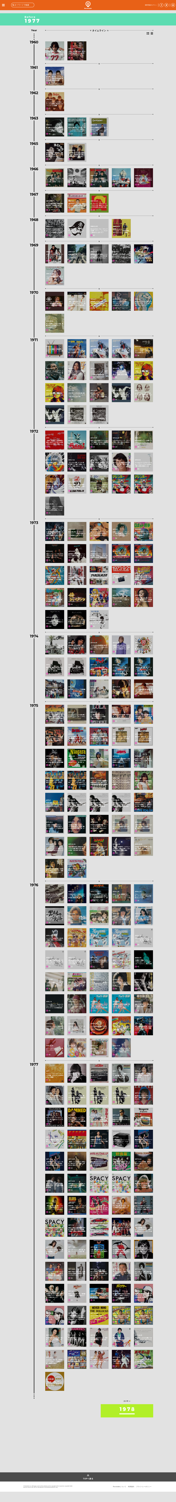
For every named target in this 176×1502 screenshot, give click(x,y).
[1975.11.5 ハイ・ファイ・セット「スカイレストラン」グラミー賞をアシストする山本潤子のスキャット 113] (54, 836)
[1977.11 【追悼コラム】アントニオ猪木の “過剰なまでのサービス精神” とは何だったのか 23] (120, 1305)
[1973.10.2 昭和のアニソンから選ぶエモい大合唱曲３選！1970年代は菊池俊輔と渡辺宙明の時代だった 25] (142, 565)
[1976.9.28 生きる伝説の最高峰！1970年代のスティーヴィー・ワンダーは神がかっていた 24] (97, 1016)
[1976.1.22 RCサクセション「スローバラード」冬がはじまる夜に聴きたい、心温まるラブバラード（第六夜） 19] (97, 883)
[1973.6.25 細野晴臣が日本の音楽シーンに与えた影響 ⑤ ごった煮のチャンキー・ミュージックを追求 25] (142, 543)
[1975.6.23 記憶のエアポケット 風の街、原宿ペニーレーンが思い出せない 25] (142, 748)
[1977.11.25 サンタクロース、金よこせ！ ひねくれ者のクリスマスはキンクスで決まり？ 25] (75, 1349)
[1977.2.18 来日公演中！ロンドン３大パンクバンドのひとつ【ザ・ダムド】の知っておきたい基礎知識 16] (75, 1107)
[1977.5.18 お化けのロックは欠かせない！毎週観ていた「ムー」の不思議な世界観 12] (54, 1173)
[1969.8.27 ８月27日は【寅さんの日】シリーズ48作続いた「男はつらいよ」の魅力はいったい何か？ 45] (54, 244)
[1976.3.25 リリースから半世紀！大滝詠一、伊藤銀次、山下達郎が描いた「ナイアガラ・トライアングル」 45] (97, 927)
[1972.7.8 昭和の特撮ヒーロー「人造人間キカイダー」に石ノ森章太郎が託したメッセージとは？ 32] (54, 452)
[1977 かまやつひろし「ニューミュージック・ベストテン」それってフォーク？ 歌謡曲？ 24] (75, 1063)
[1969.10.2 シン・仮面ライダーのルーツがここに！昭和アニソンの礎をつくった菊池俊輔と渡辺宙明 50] (142, 244)
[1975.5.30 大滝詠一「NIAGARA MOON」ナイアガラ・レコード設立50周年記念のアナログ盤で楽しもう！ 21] (75, 748)
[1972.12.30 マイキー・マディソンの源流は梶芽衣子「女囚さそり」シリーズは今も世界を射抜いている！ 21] (54, 496)
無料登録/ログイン (151, 5)
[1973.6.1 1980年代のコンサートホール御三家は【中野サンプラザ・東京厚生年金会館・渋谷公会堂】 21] (97, 543)
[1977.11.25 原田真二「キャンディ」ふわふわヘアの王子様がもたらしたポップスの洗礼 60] (120, 1327)
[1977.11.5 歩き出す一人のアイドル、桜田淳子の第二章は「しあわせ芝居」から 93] (97, 1327)
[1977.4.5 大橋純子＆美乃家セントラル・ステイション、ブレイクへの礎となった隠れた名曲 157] (97, 1129)
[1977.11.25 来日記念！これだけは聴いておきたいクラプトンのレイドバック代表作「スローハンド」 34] (142, 1327)
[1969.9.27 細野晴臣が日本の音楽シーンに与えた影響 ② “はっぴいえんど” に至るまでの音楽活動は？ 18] (120, 244)
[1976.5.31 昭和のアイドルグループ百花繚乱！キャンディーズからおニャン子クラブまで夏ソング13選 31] (75, 971)
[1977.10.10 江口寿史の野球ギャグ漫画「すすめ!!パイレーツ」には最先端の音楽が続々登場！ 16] (142, 1283)
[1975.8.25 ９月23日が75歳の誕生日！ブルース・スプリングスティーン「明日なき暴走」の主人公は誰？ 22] (120, 792)
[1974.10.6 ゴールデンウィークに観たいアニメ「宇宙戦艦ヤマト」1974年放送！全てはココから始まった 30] (120, 657)
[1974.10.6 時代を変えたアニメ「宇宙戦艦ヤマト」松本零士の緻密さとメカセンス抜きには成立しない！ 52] (75, 679)
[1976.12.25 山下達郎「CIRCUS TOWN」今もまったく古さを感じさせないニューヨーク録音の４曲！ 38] (120, 1038)
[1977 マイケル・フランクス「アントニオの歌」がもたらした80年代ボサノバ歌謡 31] (54, 1063)
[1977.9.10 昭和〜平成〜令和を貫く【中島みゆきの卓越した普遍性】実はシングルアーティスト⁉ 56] (75, 1261)
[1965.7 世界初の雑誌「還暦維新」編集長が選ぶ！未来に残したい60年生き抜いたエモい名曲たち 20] (54, 142)
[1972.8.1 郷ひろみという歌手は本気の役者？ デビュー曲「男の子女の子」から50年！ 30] (120, 452)
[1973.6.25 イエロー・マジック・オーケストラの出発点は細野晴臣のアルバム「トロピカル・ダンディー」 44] (120, 543)
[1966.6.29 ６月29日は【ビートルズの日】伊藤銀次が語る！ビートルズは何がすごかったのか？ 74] (75, 167)
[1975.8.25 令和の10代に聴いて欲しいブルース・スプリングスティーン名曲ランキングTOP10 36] (75, 792)
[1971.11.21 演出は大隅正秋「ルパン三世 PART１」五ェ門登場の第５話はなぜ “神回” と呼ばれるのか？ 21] (54, 404)
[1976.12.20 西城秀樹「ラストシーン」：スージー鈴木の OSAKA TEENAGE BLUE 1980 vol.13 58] (97, 1038)
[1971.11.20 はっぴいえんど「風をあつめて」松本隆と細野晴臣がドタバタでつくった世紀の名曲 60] (142, 382)
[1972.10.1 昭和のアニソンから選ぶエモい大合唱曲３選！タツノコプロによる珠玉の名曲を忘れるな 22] (54, 474)
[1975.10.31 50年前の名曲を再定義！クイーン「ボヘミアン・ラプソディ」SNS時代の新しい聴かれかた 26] (97, 814)
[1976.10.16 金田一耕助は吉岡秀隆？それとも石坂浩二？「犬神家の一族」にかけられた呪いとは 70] (142, 1016)
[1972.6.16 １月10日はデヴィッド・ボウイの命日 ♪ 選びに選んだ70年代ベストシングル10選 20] (120, 430)
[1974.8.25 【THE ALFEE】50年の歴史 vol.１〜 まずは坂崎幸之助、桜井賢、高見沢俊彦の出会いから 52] (142, 635)
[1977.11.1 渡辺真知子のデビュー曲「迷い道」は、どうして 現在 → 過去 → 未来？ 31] (54, 1327)
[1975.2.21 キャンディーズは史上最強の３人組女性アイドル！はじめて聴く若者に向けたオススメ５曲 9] (142, 704)
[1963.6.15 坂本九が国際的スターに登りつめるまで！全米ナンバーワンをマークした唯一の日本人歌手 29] (97, 117)
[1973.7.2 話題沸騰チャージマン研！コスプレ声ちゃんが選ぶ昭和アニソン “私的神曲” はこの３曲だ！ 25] (54, 565)
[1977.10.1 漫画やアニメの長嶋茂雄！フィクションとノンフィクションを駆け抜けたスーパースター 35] (97, 1283)
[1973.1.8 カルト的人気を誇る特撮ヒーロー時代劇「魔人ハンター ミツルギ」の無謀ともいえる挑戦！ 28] (54, 521)
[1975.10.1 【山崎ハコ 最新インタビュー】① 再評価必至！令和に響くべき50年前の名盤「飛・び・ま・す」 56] (75, 814)
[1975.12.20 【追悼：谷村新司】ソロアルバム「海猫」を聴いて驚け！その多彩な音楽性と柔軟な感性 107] (120, 836)
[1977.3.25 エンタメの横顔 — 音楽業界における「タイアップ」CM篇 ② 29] (142, 1107)
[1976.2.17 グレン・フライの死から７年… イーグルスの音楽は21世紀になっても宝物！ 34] (142, 883)
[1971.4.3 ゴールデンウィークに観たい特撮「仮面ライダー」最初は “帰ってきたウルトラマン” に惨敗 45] (120, 338)
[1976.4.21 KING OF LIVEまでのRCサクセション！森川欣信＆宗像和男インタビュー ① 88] (142, 927)
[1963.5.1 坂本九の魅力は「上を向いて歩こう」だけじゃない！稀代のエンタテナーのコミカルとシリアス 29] (75, 117)
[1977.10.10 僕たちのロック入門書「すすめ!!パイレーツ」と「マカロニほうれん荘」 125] (54, 1305)
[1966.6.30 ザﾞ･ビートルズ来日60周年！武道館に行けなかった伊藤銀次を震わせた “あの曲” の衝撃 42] (97, 167)
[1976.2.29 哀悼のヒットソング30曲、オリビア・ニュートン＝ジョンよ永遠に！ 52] (75, 905)
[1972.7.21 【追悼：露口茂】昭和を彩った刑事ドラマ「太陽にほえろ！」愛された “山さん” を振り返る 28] (97, 452)
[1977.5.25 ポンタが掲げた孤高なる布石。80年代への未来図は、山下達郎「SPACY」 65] (97, 1173)
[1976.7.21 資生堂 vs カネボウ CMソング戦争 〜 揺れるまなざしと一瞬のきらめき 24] (75, 994)
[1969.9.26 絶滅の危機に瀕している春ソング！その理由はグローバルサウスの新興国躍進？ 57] (75, 244)
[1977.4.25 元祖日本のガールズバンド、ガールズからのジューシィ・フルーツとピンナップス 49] (120, 1151)
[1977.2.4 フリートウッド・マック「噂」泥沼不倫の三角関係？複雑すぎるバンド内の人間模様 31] (75, 1085)
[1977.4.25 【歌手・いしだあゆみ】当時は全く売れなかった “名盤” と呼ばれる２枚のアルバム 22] (75, 1151)
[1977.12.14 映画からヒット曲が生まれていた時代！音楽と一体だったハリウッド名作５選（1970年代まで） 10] (120, 1349)
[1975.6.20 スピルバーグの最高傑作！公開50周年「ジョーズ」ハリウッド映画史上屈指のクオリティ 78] (120, 748)
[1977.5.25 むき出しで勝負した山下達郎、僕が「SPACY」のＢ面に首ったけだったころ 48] (120, 1173)
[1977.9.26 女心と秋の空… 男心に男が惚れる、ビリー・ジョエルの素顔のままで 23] (142, 1261)
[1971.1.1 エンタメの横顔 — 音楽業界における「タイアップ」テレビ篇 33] (54, 338)
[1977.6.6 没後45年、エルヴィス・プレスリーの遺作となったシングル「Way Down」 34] (75, 1195)
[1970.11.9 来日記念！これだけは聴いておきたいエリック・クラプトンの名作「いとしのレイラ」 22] (142, 291)
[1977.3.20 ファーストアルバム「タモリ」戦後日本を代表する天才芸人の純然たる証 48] (120, 1107)
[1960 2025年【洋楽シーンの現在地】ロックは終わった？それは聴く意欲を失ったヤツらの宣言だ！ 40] (54, 41)
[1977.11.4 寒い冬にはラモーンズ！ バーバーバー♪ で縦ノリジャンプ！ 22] (75, 1327)
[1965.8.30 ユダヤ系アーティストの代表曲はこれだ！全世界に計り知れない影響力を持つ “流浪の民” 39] (75, 142)
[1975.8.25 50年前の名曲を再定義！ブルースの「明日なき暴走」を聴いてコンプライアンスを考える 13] (97, 792)
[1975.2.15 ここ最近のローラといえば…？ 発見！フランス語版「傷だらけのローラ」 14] (97, 704)
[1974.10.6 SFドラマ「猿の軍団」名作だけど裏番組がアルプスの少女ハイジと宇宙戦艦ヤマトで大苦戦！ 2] (54, 679)
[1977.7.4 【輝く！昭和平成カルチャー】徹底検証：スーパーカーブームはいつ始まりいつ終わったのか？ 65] (97, 1217)
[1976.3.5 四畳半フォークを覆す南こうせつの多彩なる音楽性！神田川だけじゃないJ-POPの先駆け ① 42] (120, 905)
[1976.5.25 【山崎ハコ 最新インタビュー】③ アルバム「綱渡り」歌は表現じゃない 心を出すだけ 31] (54, 971)
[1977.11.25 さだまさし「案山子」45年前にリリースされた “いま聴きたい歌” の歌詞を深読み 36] (54, 1349)
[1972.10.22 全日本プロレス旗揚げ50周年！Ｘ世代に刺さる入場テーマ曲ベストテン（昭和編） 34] (75, 474)
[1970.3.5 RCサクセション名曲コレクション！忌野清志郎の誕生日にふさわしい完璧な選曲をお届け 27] (54, 291)
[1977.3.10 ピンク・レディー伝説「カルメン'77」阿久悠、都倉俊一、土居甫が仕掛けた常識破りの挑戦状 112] (97, 1107)
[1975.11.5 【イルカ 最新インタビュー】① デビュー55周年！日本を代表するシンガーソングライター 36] (120, 814)
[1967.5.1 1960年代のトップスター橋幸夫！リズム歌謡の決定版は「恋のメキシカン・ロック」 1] (75, 193)
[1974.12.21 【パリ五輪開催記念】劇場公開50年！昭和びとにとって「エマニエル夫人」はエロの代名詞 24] (142, 679)
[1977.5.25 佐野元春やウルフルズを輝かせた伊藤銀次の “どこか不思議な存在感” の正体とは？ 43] (75, 1173)
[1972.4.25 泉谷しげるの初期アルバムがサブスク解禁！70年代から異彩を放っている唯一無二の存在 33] (97, 430)
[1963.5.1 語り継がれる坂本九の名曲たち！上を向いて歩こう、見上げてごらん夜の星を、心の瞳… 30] (54, 117)
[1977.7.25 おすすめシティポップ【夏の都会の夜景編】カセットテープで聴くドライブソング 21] (54, 1239)
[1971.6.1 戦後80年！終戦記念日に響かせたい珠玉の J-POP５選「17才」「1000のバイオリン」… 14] (75, 360)
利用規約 (131, 1486)
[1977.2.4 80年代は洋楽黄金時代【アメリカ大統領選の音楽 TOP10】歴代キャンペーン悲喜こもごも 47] (97, 1085)
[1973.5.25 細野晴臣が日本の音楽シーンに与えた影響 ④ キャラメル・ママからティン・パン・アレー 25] (75, 543)
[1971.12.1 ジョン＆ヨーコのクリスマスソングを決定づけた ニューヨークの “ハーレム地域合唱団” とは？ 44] (97, 404)
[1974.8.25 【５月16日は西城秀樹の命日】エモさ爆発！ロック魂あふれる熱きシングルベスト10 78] (97, 635)
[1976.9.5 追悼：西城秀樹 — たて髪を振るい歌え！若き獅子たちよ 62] (142, 994)
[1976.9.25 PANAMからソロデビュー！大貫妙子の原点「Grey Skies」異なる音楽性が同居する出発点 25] (75, 1016)
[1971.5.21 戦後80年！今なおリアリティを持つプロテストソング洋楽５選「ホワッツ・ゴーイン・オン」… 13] (54, 360)
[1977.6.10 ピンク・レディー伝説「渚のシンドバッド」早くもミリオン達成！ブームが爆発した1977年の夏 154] (97, 1195)
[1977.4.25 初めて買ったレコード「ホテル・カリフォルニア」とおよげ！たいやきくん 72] (97, 1151)
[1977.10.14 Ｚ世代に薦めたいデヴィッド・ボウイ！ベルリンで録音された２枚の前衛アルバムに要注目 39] (75, 1305)
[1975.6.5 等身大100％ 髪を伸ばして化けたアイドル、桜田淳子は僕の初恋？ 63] (97, 748)
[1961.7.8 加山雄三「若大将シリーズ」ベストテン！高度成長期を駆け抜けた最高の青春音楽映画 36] (54, 66)
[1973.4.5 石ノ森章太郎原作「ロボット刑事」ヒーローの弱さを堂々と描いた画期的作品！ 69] (142, 521)
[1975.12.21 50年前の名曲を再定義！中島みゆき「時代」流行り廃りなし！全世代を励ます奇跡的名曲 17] (142, 836)
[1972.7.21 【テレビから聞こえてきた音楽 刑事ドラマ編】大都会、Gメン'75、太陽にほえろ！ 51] (75, 452)
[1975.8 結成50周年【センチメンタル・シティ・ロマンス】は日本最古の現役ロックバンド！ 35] (54, 792)
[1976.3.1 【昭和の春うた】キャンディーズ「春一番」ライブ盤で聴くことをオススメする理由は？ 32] (97, 905)
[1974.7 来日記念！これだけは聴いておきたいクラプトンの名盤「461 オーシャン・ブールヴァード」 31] (54, 635)
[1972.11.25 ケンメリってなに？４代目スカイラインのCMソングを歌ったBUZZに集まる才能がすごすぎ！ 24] (97, 474)
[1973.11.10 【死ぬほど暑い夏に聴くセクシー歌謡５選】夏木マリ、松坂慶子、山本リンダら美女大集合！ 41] (142, 587)
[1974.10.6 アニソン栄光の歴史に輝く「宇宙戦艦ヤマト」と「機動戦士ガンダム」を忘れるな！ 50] (97, 657)
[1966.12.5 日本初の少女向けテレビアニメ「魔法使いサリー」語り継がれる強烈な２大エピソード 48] (142, 167)
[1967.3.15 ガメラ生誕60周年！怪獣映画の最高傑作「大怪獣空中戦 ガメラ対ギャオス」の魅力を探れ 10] (54, 193)
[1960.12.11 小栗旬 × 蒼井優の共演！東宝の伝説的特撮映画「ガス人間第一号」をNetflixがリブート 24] (75, 41)
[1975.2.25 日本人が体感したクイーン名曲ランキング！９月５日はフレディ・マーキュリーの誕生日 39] (54, 726)
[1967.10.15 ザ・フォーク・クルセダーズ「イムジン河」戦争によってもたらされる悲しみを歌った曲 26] (97, 193)
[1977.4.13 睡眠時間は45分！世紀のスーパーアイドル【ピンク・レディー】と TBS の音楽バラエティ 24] (142, 1129)
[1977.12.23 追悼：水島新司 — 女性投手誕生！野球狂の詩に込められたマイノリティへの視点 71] (142, 1349)
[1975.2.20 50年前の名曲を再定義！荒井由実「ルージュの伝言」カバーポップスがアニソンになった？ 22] (120, 704)
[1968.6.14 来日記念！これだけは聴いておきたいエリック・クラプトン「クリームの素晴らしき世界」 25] (54, 218)
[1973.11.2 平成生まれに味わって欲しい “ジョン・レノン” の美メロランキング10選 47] (120, 587)
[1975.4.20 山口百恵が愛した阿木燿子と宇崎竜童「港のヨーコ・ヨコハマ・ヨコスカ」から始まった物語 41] (97, 726)
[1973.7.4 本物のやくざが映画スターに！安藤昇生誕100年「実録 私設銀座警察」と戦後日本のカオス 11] (75, 565)
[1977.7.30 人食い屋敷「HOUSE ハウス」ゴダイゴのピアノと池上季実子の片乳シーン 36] (97, 1239)
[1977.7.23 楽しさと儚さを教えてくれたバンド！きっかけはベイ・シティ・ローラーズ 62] (120, 1217)
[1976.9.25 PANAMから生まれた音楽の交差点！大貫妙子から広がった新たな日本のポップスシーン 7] (54, 1016)
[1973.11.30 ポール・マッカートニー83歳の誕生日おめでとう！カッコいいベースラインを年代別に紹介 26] (75, 609)
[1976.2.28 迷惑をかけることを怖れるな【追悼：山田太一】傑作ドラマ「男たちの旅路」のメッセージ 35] (54, 905)
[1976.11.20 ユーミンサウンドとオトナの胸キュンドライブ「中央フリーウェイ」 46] (54, 1038)
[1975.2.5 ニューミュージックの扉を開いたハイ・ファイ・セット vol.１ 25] (75, 704)
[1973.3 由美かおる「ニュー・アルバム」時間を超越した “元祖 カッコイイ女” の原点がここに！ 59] (120, 521)
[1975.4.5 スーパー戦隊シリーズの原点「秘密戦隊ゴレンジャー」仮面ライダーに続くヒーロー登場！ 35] (75, 726)
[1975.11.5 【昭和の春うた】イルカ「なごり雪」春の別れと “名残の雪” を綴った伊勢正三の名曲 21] (142, 814)
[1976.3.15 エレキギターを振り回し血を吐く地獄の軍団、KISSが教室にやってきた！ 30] (54, 927)
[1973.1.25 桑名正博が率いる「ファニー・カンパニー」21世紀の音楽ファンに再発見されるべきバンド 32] (75, 521)
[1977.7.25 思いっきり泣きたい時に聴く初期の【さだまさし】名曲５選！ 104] (75, 1239)
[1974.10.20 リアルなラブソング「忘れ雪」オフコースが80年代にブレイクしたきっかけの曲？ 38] (97, 679)
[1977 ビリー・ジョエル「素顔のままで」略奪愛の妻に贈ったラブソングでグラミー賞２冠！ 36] (120, 1063)
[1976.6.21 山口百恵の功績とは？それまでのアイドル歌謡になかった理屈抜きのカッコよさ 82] (120, 971)
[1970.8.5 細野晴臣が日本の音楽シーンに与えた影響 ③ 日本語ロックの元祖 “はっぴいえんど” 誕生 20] (97, 291)
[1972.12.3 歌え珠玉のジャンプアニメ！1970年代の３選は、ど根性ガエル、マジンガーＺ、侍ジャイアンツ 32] (142, 474)
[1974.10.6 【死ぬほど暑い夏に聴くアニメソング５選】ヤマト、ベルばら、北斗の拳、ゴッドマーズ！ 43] (142, 657)
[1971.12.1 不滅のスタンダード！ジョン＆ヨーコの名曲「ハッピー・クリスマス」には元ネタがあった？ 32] (75, 404)
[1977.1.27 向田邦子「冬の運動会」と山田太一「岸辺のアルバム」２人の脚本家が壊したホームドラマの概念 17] (54, 1085)
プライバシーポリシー (143, 1486)
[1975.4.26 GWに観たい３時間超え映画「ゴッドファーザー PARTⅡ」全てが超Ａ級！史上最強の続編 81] (54, 748)
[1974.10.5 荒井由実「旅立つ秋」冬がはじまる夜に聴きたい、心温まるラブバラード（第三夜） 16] (54, 657)
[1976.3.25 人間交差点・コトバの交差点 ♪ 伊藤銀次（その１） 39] (120, 927)
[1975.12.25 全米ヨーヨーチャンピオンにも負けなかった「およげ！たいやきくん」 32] (75, 858)
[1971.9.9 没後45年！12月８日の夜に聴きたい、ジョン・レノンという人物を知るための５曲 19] (75, 382)
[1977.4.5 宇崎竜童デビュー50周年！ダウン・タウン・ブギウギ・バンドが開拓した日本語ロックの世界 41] (75, 1129)
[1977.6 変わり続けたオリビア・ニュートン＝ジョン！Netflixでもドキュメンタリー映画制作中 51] (142, 1173)
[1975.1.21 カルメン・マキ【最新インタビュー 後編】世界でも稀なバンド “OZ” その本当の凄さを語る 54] (54, 704)
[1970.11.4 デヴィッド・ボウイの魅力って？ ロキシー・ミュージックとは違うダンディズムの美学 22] (120, 291)
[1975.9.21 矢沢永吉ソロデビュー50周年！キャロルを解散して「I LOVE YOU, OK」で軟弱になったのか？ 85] (142, 792)
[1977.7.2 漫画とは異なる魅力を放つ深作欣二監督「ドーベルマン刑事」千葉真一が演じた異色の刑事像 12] (75, 1217)
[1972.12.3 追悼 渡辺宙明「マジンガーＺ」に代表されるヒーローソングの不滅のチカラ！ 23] (120, 474)
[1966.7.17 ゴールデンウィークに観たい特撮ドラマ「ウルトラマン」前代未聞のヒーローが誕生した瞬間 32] (120, 167)
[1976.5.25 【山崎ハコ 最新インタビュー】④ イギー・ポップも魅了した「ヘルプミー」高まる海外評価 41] (142, 949)
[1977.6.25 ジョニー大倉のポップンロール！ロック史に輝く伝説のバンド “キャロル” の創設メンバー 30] (142, 1195)
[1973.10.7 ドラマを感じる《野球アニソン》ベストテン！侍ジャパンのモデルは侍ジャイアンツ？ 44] (75, 587)
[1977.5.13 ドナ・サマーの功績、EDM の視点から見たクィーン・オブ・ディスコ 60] (142, 1151)
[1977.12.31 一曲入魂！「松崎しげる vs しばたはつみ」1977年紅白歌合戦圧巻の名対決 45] (54, 1371)
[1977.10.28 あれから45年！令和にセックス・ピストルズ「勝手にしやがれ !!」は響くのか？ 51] (97, 1305)
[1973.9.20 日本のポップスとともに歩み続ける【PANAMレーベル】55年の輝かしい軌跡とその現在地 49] (97, 565)
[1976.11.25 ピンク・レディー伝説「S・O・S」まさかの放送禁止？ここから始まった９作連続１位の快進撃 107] (75, 1038)
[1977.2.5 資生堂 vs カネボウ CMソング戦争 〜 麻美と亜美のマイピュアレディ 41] (142, 1085)
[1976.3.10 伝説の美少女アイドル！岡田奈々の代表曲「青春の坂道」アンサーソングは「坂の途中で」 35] (142, 905)
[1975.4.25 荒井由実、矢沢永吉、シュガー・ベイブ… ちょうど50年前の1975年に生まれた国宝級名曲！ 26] (142, 726)
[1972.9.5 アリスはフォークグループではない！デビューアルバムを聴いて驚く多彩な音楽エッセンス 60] (142, 452)
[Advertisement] (38, 1457)
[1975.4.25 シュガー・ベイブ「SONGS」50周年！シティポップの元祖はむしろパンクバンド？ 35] (120, 726)
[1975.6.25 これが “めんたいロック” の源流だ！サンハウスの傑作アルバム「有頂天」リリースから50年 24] (75, 770)
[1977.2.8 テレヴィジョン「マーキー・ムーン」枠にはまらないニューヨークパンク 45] (54, 1107)
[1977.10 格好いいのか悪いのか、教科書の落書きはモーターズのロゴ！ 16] (75, 1283)
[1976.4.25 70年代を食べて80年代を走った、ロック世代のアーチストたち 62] (97, 949)
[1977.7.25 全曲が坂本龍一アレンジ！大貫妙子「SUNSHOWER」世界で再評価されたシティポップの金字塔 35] (142, 1217)
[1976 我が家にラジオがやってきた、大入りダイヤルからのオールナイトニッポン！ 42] (54, 883)
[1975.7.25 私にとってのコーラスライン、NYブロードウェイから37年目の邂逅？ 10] (120, 770)
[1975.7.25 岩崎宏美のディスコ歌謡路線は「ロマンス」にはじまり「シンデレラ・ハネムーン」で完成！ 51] (142, 770)
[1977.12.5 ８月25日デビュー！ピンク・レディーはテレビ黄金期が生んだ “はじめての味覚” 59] (97, 1349)
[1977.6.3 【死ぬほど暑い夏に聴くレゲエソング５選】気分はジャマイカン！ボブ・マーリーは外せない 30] (54, 1195)
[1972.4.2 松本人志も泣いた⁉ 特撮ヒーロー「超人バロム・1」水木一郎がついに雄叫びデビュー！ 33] (75, 430)
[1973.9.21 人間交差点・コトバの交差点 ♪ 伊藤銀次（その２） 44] (120, 565)
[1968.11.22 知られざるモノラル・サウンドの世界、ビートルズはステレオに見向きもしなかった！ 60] (97, 218)
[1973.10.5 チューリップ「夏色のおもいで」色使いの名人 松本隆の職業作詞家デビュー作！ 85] (54, 587)
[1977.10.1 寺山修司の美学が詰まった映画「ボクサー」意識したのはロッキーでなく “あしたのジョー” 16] (120, 1283)
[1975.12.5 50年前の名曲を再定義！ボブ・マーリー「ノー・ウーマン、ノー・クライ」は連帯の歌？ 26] (97, 836)
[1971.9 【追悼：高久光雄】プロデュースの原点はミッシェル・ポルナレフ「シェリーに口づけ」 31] (142, 360)
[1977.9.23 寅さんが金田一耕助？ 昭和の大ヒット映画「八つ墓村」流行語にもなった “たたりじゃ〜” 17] (97, 1261)
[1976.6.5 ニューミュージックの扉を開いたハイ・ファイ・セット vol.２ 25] (97, 971)
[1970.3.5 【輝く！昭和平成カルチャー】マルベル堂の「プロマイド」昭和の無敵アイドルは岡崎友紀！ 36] (75, 291)
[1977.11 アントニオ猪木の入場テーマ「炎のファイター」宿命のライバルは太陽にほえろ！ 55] (142, 1305)
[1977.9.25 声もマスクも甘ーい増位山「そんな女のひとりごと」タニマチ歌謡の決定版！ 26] (120, 1261)
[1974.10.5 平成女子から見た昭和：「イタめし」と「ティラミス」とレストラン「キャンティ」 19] (75, 657)
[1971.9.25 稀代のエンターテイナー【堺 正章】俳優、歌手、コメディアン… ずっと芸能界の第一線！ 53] (97, 382)
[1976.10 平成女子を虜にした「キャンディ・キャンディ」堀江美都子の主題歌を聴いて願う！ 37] (120, 1016)
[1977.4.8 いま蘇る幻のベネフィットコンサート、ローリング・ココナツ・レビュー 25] (120, 1129)
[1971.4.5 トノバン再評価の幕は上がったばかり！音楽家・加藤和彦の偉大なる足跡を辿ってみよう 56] (142, 338)
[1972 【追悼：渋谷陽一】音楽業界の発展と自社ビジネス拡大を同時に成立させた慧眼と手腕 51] (54, 430)
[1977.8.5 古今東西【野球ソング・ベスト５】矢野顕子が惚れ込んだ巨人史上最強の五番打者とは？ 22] (120, 1239)
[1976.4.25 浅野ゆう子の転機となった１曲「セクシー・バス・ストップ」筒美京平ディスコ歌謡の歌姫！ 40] (120, 949)
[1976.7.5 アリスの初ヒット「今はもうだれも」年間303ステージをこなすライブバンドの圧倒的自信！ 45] (54, 994)
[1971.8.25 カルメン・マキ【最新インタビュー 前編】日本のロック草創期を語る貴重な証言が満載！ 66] (120, 360)
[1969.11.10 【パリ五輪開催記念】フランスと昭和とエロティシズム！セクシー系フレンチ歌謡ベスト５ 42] (54, 266)
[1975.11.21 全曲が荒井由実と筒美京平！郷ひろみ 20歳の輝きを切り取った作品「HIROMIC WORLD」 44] (75, 836)
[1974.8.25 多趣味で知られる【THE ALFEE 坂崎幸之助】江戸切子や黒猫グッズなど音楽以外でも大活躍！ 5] (120, 635)
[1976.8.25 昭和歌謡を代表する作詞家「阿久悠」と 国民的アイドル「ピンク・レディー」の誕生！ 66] (120, 994)
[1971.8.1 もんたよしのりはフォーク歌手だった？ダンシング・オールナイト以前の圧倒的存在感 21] (97, 360)
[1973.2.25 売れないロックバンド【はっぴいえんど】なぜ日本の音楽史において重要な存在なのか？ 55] (97, 521)
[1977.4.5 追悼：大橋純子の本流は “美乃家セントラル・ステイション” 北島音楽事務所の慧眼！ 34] (54, 1129)
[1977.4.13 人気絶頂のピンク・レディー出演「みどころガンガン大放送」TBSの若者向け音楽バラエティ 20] (54, 1151)
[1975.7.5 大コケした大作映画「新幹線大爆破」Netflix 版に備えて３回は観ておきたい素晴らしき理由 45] (97, 770)
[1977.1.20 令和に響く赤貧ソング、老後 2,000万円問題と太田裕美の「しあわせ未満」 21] (142, 1063)
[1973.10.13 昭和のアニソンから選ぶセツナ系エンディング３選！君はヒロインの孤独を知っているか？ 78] (97, 587)
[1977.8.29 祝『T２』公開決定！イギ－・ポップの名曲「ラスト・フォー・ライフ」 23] (142, 1239)
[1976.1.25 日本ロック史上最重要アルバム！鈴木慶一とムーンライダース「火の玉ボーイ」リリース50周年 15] (120, 883)
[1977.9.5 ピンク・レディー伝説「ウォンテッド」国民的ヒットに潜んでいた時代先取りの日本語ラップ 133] (54, 1261)
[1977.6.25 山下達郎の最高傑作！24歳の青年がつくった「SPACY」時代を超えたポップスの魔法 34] (54, 1217)
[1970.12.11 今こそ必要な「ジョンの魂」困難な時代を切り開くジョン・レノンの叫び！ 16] (54, 313)
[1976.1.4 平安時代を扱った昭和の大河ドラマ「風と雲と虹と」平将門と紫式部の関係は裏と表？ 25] (75, 883)
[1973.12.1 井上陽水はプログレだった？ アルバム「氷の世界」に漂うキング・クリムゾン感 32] (97, 609)
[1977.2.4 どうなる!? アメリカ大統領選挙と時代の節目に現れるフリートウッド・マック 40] (120, 1085)
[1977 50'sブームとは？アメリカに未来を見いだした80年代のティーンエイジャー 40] (97, 1063)
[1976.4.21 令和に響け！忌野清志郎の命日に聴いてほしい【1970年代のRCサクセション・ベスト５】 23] (54, 949)
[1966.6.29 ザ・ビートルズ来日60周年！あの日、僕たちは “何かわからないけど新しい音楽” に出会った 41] (54, 167)
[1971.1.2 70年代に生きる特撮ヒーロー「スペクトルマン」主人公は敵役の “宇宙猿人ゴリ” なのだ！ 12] (75, 338)
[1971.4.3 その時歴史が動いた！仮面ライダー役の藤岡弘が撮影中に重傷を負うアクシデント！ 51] (97, 338)
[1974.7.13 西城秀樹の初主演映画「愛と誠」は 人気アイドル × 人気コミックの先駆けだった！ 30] (75, 635)
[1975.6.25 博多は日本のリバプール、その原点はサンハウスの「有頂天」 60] (54, 770)
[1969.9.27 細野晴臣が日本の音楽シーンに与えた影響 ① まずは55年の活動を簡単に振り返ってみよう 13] (97, 244)
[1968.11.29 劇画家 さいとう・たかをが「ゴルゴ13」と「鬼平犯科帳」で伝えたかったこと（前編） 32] (120, 218)
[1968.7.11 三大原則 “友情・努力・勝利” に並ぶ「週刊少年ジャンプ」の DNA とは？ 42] (75, 218)
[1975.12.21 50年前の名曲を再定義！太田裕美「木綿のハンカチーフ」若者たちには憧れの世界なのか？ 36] (54, 858)
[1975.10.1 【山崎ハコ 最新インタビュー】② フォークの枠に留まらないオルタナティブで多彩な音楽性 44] (54, 814)
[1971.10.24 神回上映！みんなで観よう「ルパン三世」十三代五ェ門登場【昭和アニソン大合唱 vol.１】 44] (120, 382)
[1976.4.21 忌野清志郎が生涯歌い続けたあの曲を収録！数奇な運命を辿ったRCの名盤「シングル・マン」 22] (75, 949)
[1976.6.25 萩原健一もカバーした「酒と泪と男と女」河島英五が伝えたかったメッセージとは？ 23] (142, 971)
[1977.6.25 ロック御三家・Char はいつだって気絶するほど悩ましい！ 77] (120, 1195)
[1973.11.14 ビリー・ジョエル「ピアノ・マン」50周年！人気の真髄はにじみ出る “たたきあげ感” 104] (54, 609)
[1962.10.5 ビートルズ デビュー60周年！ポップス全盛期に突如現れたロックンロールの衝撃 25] (54, 91)
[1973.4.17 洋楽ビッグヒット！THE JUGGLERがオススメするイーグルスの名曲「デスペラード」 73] (54, 543)
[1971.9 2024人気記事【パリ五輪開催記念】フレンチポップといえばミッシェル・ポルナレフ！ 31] (54, 382)
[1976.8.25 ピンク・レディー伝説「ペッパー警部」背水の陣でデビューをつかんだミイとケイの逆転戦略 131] (97, 994)
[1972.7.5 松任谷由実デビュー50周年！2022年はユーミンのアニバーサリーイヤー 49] (142, 430)
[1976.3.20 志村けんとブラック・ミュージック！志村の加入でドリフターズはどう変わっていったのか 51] (75, 927)
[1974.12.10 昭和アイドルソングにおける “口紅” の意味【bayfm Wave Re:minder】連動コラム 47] (120, 679)
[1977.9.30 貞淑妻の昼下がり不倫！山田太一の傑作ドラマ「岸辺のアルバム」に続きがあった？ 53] (54, 1283)
